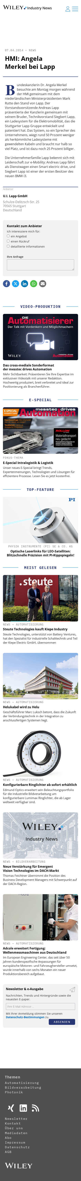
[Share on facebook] (6, 283)
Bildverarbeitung (30, 861)
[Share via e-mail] (42, 283)
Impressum (15, 1142)
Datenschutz (17, 1147)
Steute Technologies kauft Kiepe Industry (35, 629)
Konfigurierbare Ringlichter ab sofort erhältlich (40, 785)
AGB (8, 1152)
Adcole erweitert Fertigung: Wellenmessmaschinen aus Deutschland (34, 950)
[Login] (67, 9)
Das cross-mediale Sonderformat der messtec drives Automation (28, 367)
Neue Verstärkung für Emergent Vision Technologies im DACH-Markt (31, 868)
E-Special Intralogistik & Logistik (28, 463)
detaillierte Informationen (28, 246)
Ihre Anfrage (15, 257)
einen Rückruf (20, 241)
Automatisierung (30, 624)
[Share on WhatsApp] (33, 283)
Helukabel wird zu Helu (21, 707)
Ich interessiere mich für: (23, 231)
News (32, 50)
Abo (8, 1138)
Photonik (14, 1092)
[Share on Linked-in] (24, 283)
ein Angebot (19, 236)
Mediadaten (16, 1133)
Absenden (62, 1022)
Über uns (14, 1128)
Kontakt (13, 1123)
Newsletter (16, 1119)
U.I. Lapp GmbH (15, 196)
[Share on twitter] (15, 283)
